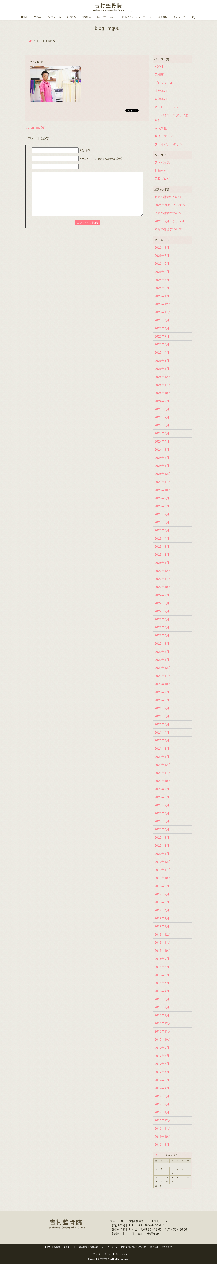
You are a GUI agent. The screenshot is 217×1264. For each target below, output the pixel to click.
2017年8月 (162, 1056)
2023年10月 (163, 490)
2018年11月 (163, 942)
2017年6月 (162, 1072)
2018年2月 (162, 1007)
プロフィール (53, 17)
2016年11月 (163, 1128)
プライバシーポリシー (170, 144)
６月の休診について (168, 229)
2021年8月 (162, 700)
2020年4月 (162, 829)
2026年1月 (162, 296)
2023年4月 (162, 538)
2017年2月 (162, 1104)
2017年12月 (163, 1023)
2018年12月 (163, 934)
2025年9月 (162, 320)
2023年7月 (162, 514)
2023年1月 (162, 562)
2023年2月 (162, 554)
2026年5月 (162, 263)
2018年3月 (162, 999)
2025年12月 (163, 304)
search (193, 17)
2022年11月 (163, 579)
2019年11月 (163, 870)
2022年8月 (162, 603)
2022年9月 (162, 595)
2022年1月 (162, 660)
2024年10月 (163, 393)
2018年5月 (162, 983)
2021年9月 (162, 692)
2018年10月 (163, 950)
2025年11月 (163, 312)
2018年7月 (162, 967)
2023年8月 (162, 506)
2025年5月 (162, 344)
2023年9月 (162, 498)
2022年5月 (162, 627)
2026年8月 (162, 247)
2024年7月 (162, 417)
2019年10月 (163, 878)
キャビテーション (106, 17)
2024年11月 (163, 385)
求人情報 (162, 17)
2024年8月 (162, 409)
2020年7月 (162, 805)
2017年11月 (163, 1031)
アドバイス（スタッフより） (136, 17)
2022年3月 (162, 643)
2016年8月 (162, 1144)
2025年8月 (162, 328)
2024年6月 (162, 425)
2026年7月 (162, 255)
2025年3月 (162, 360)
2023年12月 (163, 474)
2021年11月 (163, 676)
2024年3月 (162, 449)
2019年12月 (163, 861)
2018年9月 (162, 958)
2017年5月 (162, 1080)
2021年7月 (162, 708)
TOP (29, 41)
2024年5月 (162, 433)
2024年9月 (162, 401)
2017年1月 (162, 1112)
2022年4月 (162, 635)
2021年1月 (162, 756)
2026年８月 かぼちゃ (170, 205)
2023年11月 (163, 482)
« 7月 (157, 1154)
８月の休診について (168, 197)
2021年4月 (162, 732)
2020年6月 (162, 813)
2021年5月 (162, 724)
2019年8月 (162, 886)
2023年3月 (162, 546)
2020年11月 (163, 773)
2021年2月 (162, 748)
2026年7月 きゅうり (169, 221)
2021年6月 (162, 716)
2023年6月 (162, 522)
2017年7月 (162, 1063)
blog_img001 (37, 127)
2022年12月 (163, 571)
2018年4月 (162, 991)
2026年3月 (162, 280)
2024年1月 (162, 465)
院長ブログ (179, 17)
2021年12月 (163, 667)
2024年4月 (162, 441)
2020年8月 (162, 797)
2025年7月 (162, 336)
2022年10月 (163, 587)
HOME (24, 17)
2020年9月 (162, 789)
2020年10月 (163, 781)
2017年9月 (162, 1047)
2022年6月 (162, 619)
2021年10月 (163, 684)
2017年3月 (162, 1096)
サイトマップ (164, 136)
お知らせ (161, 170)
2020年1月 (162, 853)
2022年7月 (162, 611)
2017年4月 (162, 1088)
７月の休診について (168, 213)
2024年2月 (162, 457)
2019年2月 (162, 918)
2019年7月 (162, 894)
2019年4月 (162, 910)
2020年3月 (162, 837)
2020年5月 (162, 821)
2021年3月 (162, 740)
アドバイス (162, 162)
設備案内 (86, 17)
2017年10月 (163, 1039)
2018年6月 (162, 975)
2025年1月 (162, 368)
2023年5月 (162, 530)
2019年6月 (162, 902)
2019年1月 (162, 926)
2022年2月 (162, 651)
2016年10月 (163, 1136)
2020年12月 (163, 765)
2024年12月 (163, 377)
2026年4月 (162, 271)
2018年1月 (162, 1015)
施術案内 (71, 17)
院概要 (37, 17)
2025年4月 (162, 352)
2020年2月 (162, 845)
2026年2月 (162, 288)
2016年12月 (163, 1120)
